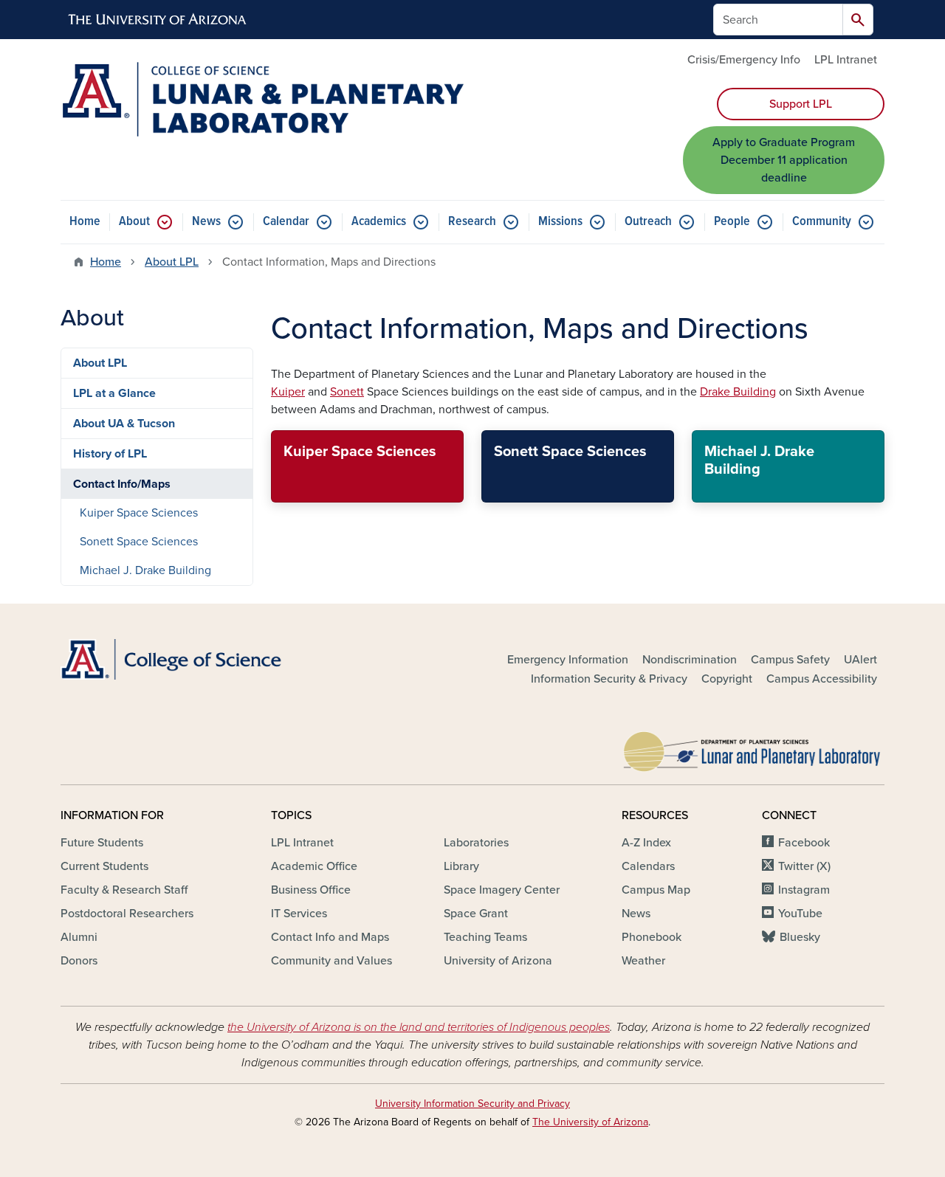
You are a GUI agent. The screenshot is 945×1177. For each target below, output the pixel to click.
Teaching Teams (485, 937)
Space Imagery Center (502, 890)
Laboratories (476, 842)
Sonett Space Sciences (139, 541)
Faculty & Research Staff (124, 890)
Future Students (102, 842)
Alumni (79, 937)
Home (84, 221)
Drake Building (738, 391)
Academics (378, 221)
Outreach (648, 221)
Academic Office (314, 866)
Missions (560, 221)
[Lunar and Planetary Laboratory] (753, 748)
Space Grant (476, 913)
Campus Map (656, 890)
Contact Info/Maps (122, 484)
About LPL (172, 262)
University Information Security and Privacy (472, 1103)
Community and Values (331, 960)
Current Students (104, 866)
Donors (79, 960)
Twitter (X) (804, 866)
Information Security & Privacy (609, 679)
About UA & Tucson (124, 423)
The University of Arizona (590, 1122)
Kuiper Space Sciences (139, 512)
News (206, 221)
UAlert (860, 659)
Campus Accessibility (821, 679)
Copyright (726, 679)
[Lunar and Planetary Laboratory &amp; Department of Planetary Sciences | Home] (262, 99)
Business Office (311, 890)
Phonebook (651, 937)
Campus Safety (790, 659)
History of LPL (110, 453)
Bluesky (800, 937)
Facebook (804, 842)
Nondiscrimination (689, 659)
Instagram (804, 890)
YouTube (800, 913)
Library (461, 866)
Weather (643, 960)
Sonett (347, 391)
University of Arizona (498, 960)
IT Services (299, 913)
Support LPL (800, 104)
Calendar (286, 221)
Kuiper (288, 391)
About (134, 221)
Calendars (648, 866)
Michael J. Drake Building (145, 570)
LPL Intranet (845, 59)
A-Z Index (646, 842)
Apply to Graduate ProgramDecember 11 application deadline (783, 160)
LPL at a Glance (114, 393)
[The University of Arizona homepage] (158, 19)
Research (472, 221)
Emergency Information (567, 659)
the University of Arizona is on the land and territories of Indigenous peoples (418, 1027)
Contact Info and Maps (330, 937)
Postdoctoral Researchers (127, 913)
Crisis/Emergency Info (743, 59)
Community (821, 221)
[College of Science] (192, 659)
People (732, 221)
